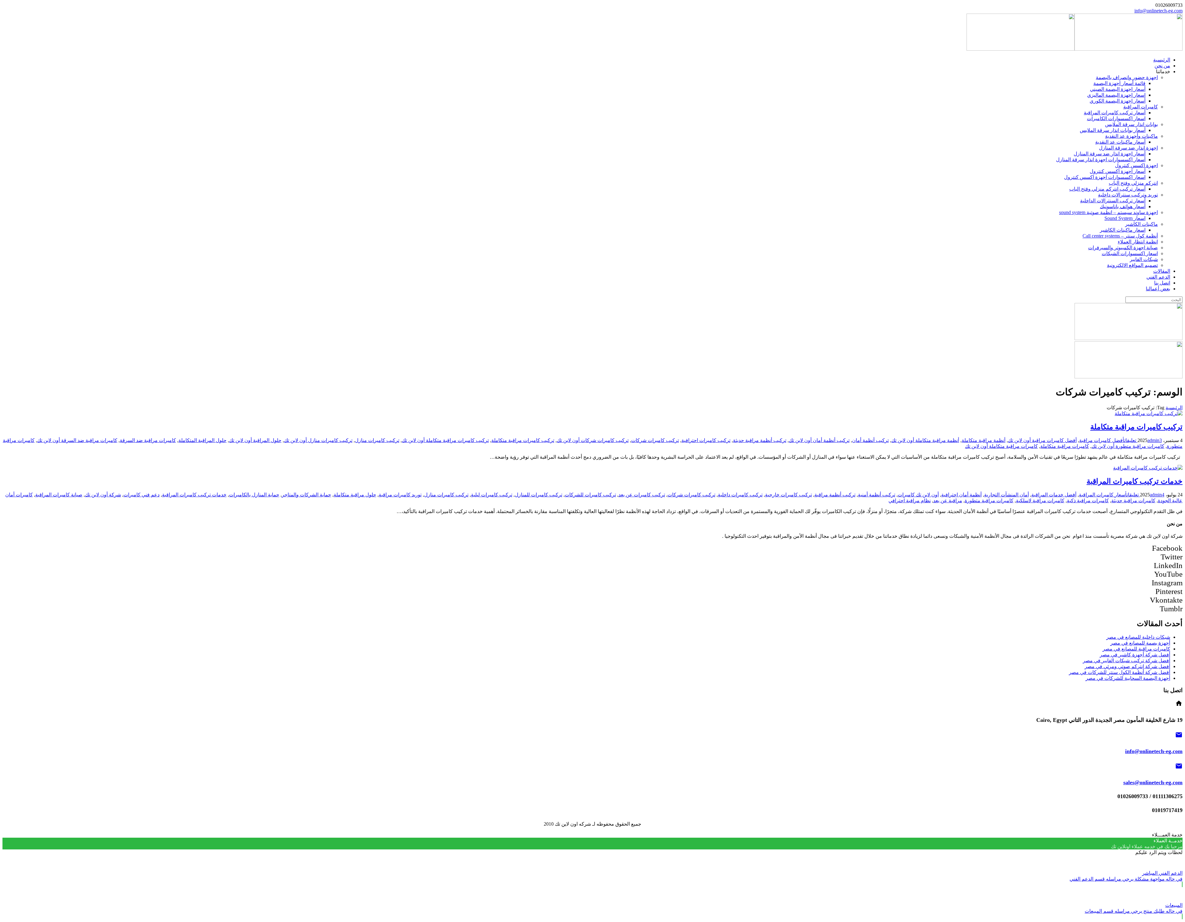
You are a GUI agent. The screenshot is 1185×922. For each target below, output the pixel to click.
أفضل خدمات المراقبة (1053, 494)
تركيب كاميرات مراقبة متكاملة (1136, 427)
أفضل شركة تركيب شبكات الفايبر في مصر (1126, 660)
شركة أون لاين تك (103, 494)
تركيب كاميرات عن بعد (641, 494)
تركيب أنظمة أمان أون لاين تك (819, 440)
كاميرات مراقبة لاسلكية (1040, 500)
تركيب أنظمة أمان (870, 440)
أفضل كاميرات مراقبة (1101, 440)
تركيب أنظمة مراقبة (834, 494)
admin (1153, 440)
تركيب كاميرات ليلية (491, 494)
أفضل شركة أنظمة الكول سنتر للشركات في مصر (1119, 672)
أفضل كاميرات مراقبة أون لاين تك (1042, 440)
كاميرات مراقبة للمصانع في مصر (1136, 648)
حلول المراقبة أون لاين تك (255, 440)
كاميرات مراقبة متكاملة (1064, 446)
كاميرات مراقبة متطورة (989, 500)
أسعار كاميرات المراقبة (1103, 494)
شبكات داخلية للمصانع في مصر (1138, 637)
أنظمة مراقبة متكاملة (983, 440)
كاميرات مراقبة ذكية (1088, 500)
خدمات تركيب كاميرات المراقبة (1135, 481)
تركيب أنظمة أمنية (876, 494)
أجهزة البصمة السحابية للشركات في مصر (1128, 678)
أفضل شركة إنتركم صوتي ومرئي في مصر (1127, 666)
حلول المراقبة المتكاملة (202, 440)
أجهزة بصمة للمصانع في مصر (1140, 643)
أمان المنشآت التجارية (1006, 494)
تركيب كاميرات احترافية (705, 440)
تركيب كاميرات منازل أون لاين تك (318, 440)
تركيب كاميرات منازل (377, 440)
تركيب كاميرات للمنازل (538, 494)
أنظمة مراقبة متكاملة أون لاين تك (925, 440)
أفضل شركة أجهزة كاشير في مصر (1135, 654)
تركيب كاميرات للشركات (590, 494)
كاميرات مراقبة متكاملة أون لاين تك (1001, 446)
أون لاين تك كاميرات (918, 494)
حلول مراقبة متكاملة (355, 494)
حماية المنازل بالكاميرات (254, 494)
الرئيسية (1174, 407)
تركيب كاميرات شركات (655, 440)
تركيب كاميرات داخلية (740, 494)
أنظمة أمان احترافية (961, 494)
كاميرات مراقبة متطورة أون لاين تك (1127, 446)
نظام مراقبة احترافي (909, 500)
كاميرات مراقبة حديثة (1133, 500)
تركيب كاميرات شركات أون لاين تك (593, 440)
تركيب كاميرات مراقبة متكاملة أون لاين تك (445, 440)
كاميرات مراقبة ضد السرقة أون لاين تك (77, 440)
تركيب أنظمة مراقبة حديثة (759, 440)
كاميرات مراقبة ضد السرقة (148, 440)
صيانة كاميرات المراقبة (58, 494)
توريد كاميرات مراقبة (400, 494)
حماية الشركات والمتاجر (306, 494)
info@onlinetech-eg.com (1158, 10)
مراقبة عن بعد (947, 500)
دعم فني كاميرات (141, 494)
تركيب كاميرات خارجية (788, 494)
